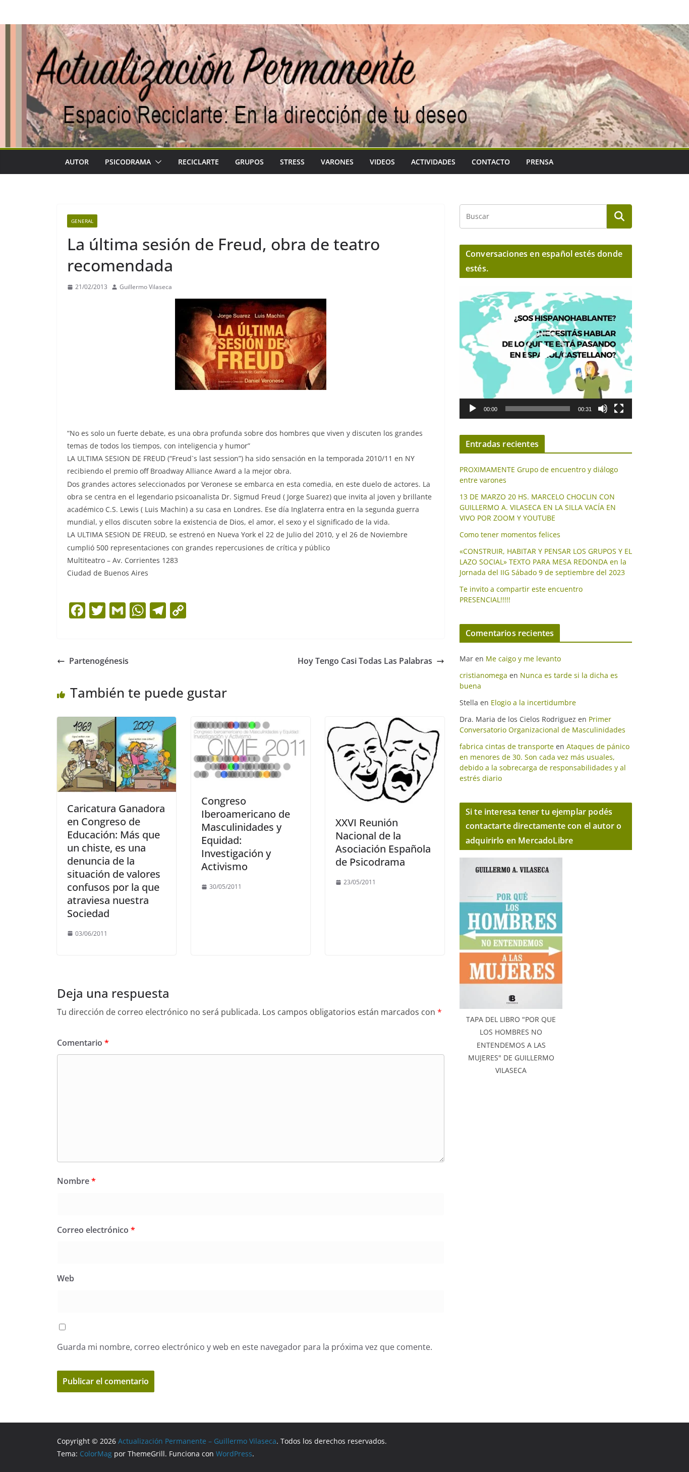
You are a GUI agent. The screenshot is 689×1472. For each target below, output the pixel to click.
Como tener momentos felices (510, 534)
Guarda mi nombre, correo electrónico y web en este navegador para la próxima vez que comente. (244, 1346)
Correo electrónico (96, 1229)
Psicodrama (128, 161)
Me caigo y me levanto (523, 658)
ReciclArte (198, 161)
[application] (546, 352)
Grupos (249, 161)
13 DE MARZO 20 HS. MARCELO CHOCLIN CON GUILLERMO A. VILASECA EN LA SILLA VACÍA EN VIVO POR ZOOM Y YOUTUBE (538, 507)
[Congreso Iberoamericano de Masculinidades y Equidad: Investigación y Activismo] (250, 723)
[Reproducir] (473, 409)
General (82, 220)
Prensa (539, 161)
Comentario (83, 1042)
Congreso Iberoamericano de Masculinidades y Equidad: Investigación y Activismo (245, 833)
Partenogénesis (99, 660)
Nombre (76, 1180)
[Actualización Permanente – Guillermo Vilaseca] (344, 31)
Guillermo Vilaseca (146, 286)
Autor (77, 161)
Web (65, 1278)
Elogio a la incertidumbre (533, 702)
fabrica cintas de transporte (507, 746)
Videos (382, 161)
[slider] (537, 408)
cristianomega (483, 675)
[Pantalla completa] (619, 409)
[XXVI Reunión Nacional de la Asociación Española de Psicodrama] (384, 723)
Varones (337, 161)
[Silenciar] (603, 409)
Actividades (433, 161)
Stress (292, 161)
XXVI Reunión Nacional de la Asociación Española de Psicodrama (383, 842)
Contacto (491, 161)
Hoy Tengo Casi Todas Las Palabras (365, 660)
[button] (156, 162)
